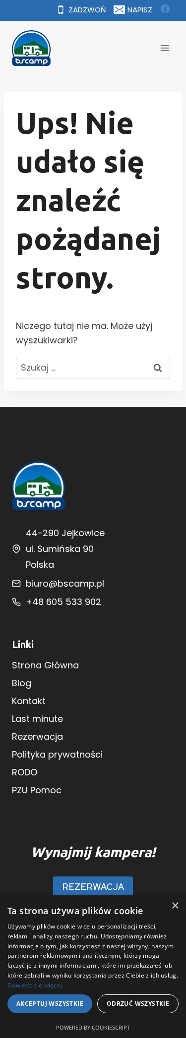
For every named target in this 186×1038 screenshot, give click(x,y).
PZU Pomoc (37, 790)
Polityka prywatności (57, 754)
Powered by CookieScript (93, 1027)
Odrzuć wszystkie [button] (138, 1003)
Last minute (37, 718)
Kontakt (29, 701)
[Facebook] (165, 9)
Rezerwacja (37, 736)
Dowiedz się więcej (34, 985)
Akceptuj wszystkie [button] (49, 1003)
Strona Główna (45, 665)
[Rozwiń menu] (165, 47)
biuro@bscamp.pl (65, 583)
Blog (21, 683)
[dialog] (93, 966)
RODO (24, 772)
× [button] (175, 906)
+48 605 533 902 (63, 602)
